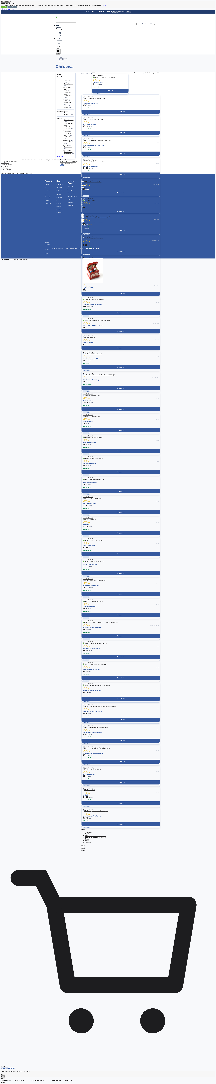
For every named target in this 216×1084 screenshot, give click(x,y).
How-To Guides (59, 205)
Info (128, 11)
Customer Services (59, 186)
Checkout (12, 1068)
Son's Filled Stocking (89, 463)
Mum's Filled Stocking (90, 483)
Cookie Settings (6, 169)
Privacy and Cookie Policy (9, 161)
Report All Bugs (28, 173)
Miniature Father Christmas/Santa (93, 325)
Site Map (70, 205)
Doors (67, 113)
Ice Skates (86, 205)
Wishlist (58, 38)
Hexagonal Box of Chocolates (92, 627)
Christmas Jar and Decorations (92, 304)
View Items (60, 156)
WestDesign (69, 153)
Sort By (131, 73)
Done (2, 1076)
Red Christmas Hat (88, 774)
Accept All (3, 6)
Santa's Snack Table (89, 545)
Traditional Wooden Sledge (91, 648)
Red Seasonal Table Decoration (92, 732)
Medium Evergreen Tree (90, 103)
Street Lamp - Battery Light (91, 380)
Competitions (72, 196)
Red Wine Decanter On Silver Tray (93, 222)
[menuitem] (60, 32)
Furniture (68, 105)
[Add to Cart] (110, 91)
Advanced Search (6, 164)
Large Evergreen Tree (89, 124)
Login (57, 23)
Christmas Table (88, 401)
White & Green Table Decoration (93, 753)
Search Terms (5, 163)
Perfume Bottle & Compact (91, 669)
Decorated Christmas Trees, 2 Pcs (93, 145)
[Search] (154, 24)
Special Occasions (63, 59)
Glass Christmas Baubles (90, 166)
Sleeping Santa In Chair (90, 564)
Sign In (57, 25)
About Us (70, 186)
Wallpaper (68, 114)
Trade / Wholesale (71, 191)
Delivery (59, 191)
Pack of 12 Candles (88, 243)
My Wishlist (47, 195)
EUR (60, 35)
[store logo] (66, 22)
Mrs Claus (86, 524)
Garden (68, 107)
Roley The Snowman (89, 504)
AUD (60, 33)
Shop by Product (63, 58)
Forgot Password (48, 201)
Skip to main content (7, 9)
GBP (60, 32)
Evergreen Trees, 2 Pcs (100, 82)
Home (60, 57)
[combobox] (144, 24)
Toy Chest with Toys (89, 288)
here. (104, 5)
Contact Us (4, 168)
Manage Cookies (12, 6)
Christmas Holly (88, 421)
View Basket (5, 1068)
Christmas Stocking (89, 187)
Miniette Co (68, 140)
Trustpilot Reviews (70, 201)
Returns (58, 194)
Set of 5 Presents (88, 342)
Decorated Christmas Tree (91, 585)
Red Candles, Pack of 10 (90, 359)
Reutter (68, 145)
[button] (108, 31)
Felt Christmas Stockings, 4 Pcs (92, 690)
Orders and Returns (7, 166)
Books (67, 90)
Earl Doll (85, 795)
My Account (47, 189)
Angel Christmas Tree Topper (92, 816)
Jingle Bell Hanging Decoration (92, 711)
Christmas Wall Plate (89, 606)
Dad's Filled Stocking (89, 442)
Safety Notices (59, 211)
